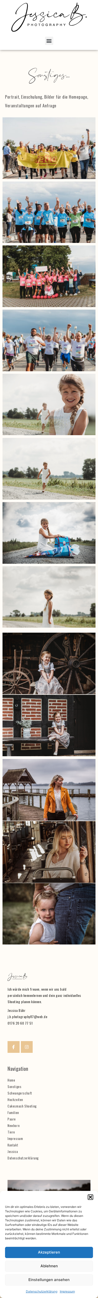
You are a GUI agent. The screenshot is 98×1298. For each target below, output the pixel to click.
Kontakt (13, 1144)
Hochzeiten (15, 1099)
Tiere (11, 1131)
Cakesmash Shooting (22, 1106)
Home (11, 1080)
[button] (90, 1197)
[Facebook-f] (14, 1047)
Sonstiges (14, 1086)
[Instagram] (27, 1047)
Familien (13, 1112)
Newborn (14, 1125)
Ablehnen (49, 1266)
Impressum (67, 1291)
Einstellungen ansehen (49, 1279)
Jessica (13, 1151)
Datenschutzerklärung (41, 1291)
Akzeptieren (49, 1252)
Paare (12, 1118)
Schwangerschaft (20, 1093)
